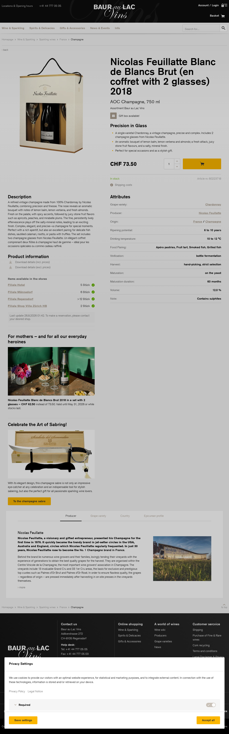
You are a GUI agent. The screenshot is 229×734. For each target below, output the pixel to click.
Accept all (208, 720)
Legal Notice (35, 691)
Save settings (23, 720)
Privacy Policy (17, 691)
